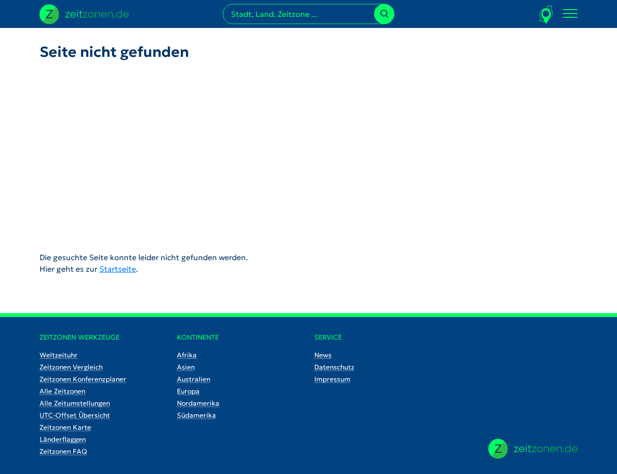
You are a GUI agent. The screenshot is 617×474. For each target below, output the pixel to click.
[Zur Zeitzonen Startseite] (84, 13)
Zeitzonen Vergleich (71, 367)
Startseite (117, 269)
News (323, 355)
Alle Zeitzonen (62, 391)
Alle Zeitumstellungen (75, 403)
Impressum (332, 379)
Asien (186, 367)
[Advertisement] (308, 148)
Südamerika (196, 415)
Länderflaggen (63, 439)
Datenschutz (334, 367)
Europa (188, 391)
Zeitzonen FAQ (63, 451)
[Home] (532, 449)
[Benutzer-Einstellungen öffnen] (546, 14)
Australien (193, 379)
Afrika (187, 355)
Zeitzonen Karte (65, 427)
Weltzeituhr (59, 355)
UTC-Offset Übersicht (75, 415)
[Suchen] (384, 14)
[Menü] (570, 14)
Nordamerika (198, 403)
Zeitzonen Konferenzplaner (83, 379)
